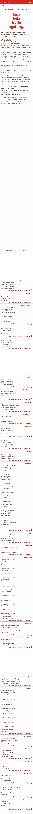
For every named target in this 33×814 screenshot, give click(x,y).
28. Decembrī (9, 9)
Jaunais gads (28, 402)
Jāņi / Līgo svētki (27, 339)
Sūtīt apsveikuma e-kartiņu (20, 290)
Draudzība (29, 326)
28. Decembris (5, 6)
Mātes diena (29, 688)
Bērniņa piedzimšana (26, 637)
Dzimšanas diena (27, 377)
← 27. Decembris (7, 250)
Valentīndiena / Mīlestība (25, 305)
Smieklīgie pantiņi (27, 293)
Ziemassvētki (28, 426)
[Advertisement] (16, 174)
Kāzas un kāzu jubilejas (26, 281)
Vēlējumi (30, 533)
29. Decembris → (26, 250)
